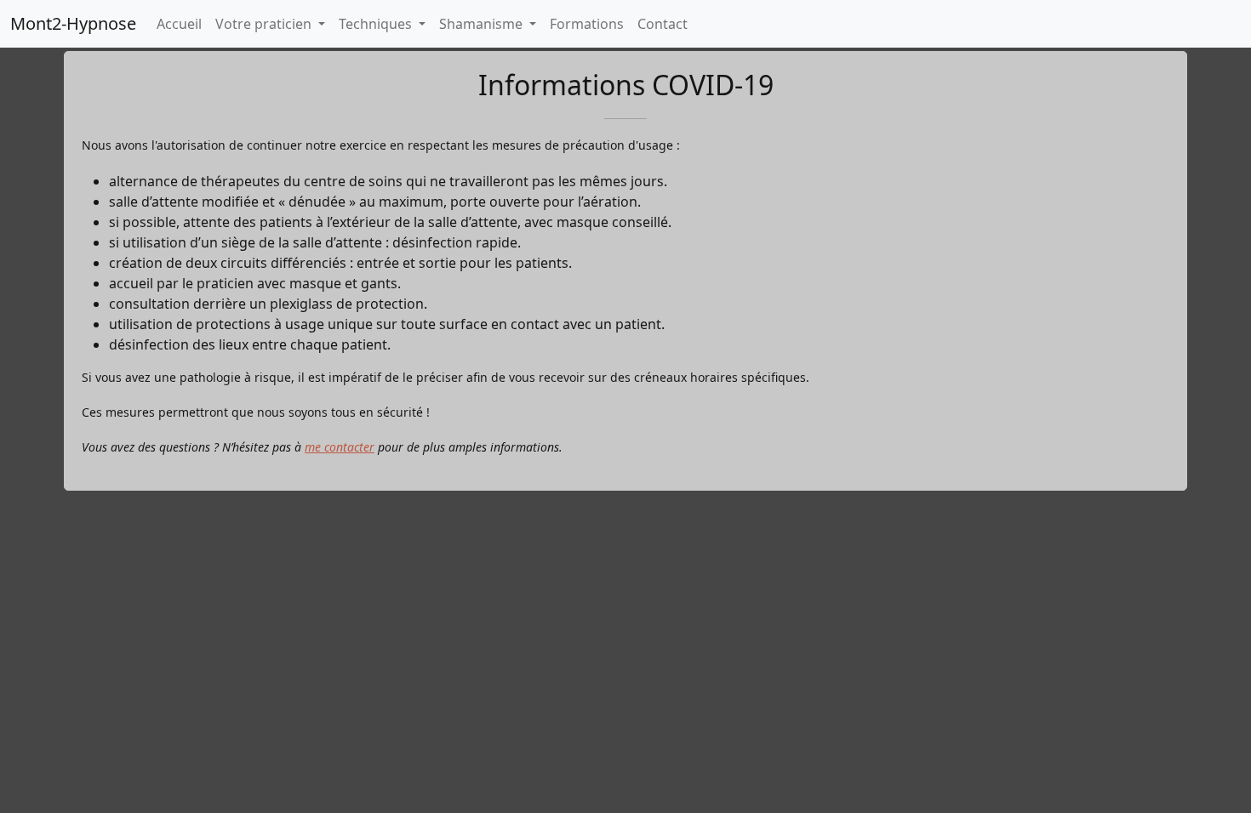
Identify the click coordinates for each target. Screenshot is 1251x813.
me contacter (339, 447)
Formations (587, 23)
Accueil (179, 23)
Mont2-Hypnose (73, 23)
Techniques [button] (377, 23)
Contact (662, 23)
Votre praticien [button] (265, 23)
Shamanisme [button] (482, 23)
